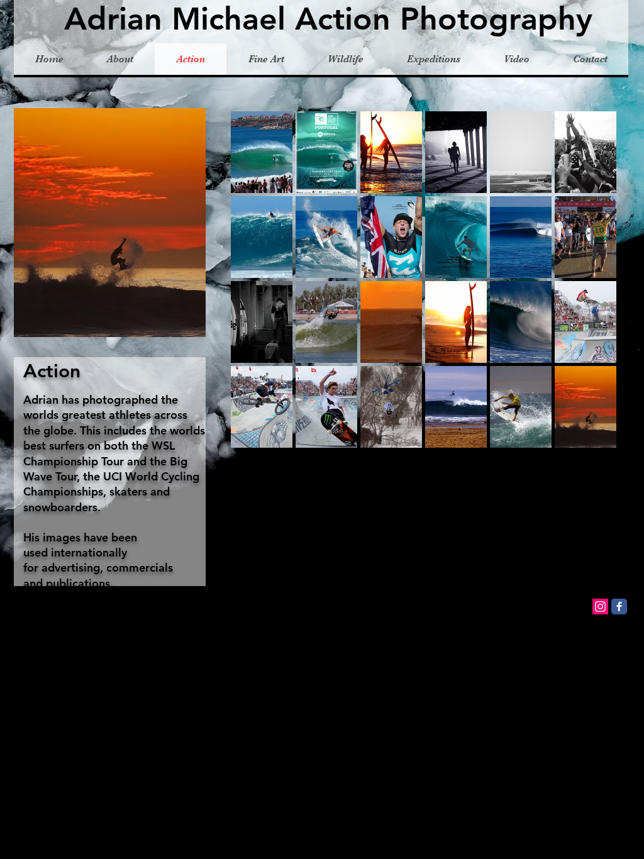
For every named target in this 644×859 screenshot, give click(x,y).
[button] (261, 152)
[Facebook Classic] (619, 606)
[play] (590, 437)
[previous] (257, 290)
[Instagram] (600, 606)
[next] (589, 290)
